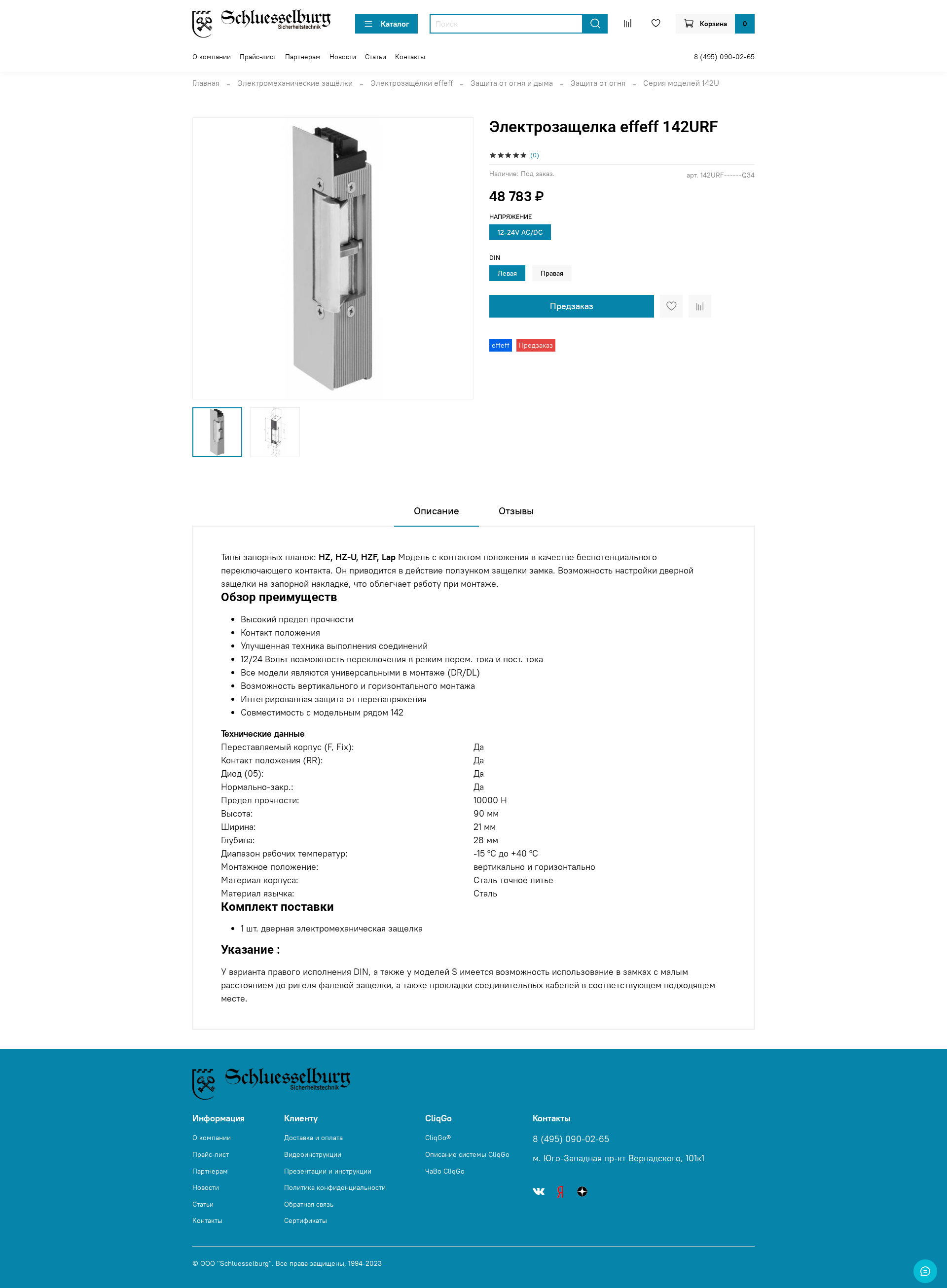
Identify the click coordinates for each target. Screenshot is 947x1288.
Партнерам (303, 56)
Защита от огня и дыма (512, 83)
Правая (552, 273)
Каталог (395, 24)
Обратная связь (308, 1204)
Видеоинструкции (312, 1154)
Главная (205, 83)
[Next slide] (458, 258)
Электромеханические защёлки (295, 83)
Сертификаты (305, 1220)
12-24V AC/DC (520, 232)
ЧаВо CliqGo (445, 1171)
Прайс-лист (258, 56)
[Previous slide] (208, 258)
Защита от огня (598, 83)
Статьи (375, 56)
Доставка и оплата (313, 1137)
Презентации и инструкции (327, 1171)
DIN (494, 257)
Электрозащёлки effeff (411, 83)
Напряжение (510, 216)
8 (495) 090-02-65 (724, 56)
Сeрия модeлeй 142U (681, 83)
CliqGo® (438, 1137)
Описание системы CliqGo (467, 1154)
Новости (342, 56)
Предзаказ (571, 306)
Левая (507, 273)
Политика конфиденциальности (335, 1187)
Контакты (410, 56)
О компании (211, 56)
